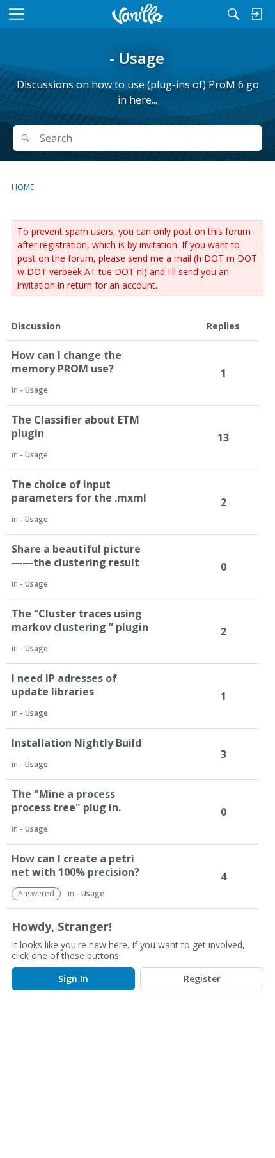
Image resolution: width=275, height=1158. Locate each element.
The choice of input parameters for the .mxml (79, 491)
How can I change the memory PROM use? (67, 362)
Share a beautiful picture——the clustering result (76, 556)
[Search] (233, 14)
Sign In (73, 978)
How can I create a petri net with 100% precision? (75, 865)
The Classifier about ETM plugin (75, 426)
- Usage (34, 390)
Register (202, 978)
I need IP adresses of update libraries (64, 685)
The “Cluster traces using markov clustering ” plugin (80, 620)
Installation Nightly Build (76, 743)
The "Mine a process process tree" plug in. (66, 801)
